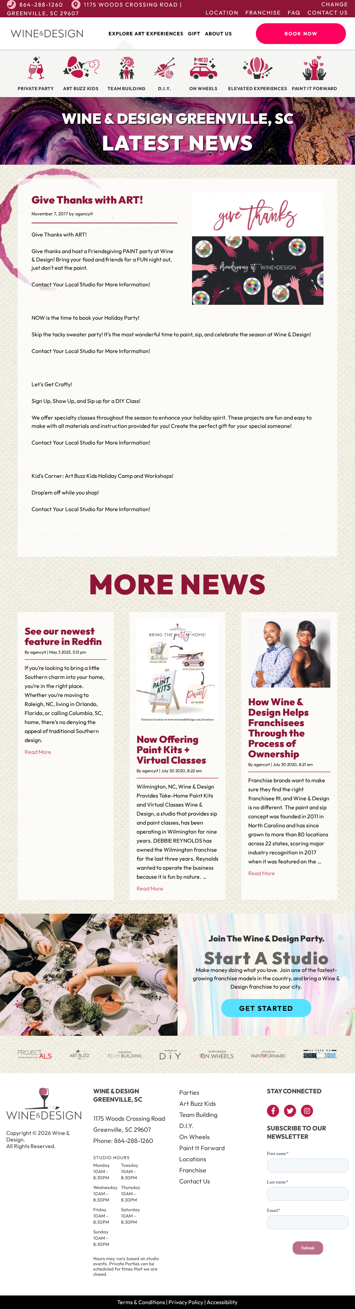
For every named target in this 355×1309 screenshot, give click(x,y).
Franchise (263, 12)
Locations (192, 1159)
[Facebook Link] (273, 1110)
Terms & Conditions (141, 1302)
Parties (189, 1092)
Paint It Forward (202, 1148)
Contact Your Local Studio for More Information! (91, 284)
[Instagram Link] (307, 1110)
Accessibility (222, 1302)
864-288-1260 (41, 4)
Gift (194, 34)
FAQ (294, 12)
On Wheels (194, 1137)
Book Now (301, 34)
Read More (38, 751)
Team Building (198, 1115)
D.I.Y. (186, 1126)
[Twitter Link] (290, 1110)
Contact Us (328, 12)
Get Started (266, 1008)
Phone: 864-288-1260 (123, 1141)
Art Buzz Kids (197, 1104)
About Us (218, 34)
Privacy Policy (185, 1302)
